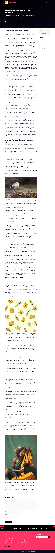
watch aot (12, 2)
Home (46, 2)
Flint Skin (24, 551)
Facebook (24, 288)
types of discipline (43, 46)
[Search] (49, 537)
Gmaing (7, 493)
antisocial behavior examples (26, 544)
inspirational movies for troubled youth (37, 528)
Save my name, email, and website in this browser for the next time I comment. (20, 519)
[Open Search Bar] (49, 2)
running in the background (15, 116)
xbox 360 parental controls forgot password (12, 528)
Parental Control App (14, 232)
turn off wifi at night (44, 44)
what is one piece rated (44, 39)
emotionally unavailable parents (26, 538)
